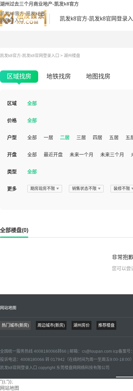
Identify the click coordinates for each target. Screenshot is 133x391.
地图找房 (98, 76)
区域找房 (19, 76)
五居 (114, 137)
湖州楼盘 (72, 55)
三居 (81, 137)
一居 (48, 137)
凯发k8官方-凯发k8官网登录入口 (22, 17)
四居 (97, 137)
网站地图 (8, 308)
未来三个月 (112, 154)
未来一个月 (81, 154)
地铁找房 (58, 76)
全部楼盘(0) (14, 230)
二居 (65, 137)
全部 (32, 103)
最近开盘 (53, 154)
